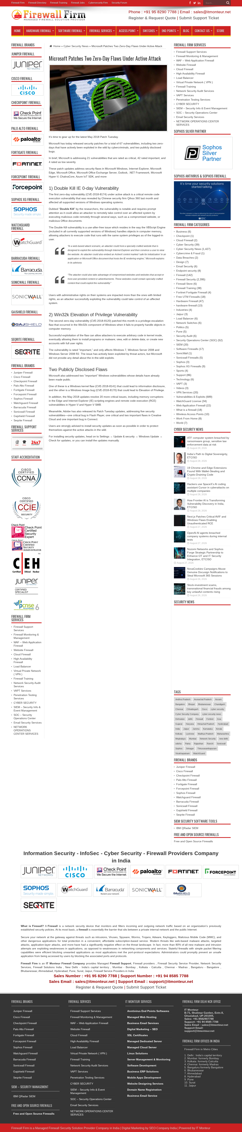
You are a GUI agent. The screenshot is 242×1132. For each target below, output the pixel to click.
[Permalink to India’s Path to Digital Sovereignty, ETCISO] (179, 462)
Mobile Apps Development (144, 1077)
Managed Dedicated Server (144, 1041)
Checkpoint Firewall (25, 381)
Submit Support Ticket (199, 18)
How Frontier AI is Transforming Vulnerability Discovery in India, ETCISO (206, 504)
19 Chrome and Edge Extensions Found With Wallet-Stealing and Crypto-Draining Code (207, 471)
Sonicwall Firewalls (187, 357)
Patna (187, 743)
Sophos (180, 361)
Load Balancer (22, 666)
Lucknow (190, 734)
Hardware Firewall (38, 31)
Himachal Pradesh (205, 724)
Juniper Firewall (23, 372)
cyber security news (211, 714)
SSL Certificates (137, 1035)
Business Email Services (143, 1023)
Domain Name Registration (144, 1089)
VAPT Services (22, 690)
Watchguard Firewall (26, 402)
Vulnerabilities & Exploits (190, 396)
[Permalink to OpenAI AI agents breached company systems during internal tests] (179, 541)
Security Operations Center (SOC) (196, 340)
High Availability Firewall (190, 73)
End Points (169, 31)
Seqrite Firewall (23, 420)
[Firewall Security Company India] (48, 19)
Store (220, 31)
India (177, 729)
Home (17, 31)
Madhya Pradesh (205, 734)
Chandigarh (219, 704)
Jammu (196, 729)
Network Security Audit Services (195, 90)
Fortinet (209, 719)
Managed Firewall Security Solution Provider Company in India (77, 1128)
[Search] (228, 3)
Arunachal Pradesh (203, 699)
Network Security (208, 739)
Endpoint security (186, 270)
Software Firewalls (187, 348)
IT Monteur (203, 1128)
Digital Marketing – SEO (142, 1029)
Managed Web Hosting (142, 1017)
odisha (178, 743)
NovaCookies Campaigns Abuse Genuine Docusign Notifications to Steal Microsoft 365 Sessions (207, 572)
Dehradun (180, 719)
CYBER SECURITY (25, 702)
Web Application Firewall (190, 405)
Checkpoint (183, 235)
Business (181, 231)
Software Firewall (70, 31)
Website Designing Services (145, 1083)
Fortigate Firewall (24, 389)
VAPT (179, 383)
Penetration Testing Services (193, 99)
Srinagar (190, 748)
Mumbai (192, 739)
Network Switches (186, 322)
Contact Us (202, 31)
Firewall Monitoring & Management (197, 56)
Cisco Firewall (22, 376)
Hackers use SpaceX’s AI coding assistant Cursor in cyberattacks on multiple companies (208, 487)
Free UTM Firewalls (188, 296)
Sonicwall (221, 743)
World (179, 422)
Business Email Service (142, 1095)
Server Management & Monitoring (148, 1059)
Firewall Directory (37, 3)
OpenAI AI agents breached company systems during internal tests (207, 536)
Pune (179, 331)
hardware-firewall (186, 305)
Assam (218, 699)
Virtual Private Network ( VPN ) (194, 82)
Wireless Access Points (190, 414)
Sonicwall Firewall (24, 411)
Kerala (219, 729)
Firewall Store (184, 283)
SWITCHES (149, 31)
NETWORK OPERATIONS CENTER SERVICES (26, 730)
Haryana (190, 724)
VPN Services (184, 392)
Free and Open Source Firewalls (193, 841)
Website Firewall (23, 650)
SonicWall (182, 353)
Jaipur (180, 314)
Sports (180, 370)
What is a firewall (186, 409)
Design (180, 261)
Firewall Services (100, 31)
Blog (186, 31)
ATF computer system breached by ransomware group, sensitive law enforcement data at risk (208, 441)
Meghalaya (180, 739)
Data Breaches (185, 257)
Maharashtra (223, 734)
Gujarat (178, 724)
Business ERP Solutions (143, 1071)
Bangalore (180, 704)
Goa (219, 719)
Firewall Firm (18, 3)
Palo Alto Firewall (24, 385)
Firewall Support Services (191, 51)
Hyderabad (223, 724)
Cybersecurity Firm (98, 3)
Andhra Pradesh (182, 699)
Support (181, 375)
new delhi (223, 739)
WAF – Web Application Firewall (195, 60)
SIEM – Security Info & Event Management (201, 108)
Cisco (204, 709)
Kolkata (178, 734)
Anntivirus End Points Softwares (148, 1011)
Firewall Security (186, 279)
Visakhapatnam (182, 753)
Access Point (127, 31)
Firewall (180, 275)
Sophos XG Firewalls (188, 366)
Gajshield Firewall (24, 416)
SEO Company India (163, 1128)
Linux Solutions (137, 1053)
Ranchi (210, 743)
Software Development (141, 1065)
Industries (182, 309)
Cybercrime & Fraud (188, 253)
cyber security (217, 709)
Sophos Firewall (23, 398)
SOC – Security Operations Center (196, 112)
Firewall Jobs (78, 3)
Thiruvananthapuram (206, 748)
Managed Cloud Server (142, 1047)
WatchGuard (199, 753)
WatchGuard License (188, 401)
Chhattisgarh (192, 709)
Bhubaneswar (204, 704)
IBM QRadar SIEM (187, 828)
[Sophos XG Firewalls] (26, 211)
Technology (183, 379)
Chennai (179, 709)
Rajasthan (198, 743)
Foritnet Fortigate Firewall (191, 292)
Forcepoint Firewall (25, 394)
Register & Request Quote (152, 18)
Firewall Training (58, 3)
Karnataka (208, 729)
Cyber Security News (76, 46)
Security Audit (184, 335)
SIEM (179, 344)
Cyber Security (185, 244)
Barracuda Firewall (25, 407)
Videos (180, 388)
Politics (180, 327)
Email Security (184, 266)
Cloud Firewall (22, 654)
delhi (190, 719)
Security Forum (119, 3)
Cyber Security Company (187, 714)
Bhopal (191, 704)
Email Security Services (28, 722)
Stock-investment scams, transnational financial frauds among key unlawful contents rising (209, 588)
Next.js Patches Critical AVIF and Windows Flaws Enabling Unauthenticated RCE (206, 520)
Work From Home (187, 418)
